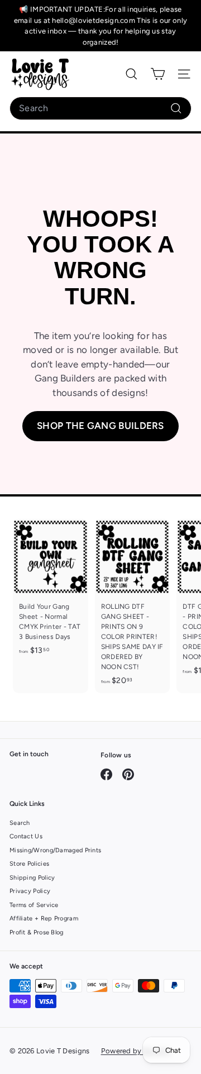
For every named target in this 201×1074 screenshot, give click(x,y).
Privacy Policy (29, 891)
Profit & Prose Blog (36, 932)
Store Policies (29, 863)
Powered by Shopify (135, 1051)
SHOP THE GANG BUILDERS (100, 425)
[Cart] (158, 74)
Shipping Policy (32, 877)
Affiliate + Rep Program (43, 918)
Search (19, 823)
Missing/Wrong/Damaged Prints (55, 850)
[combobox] (100, 108)
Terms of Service (34, 905)
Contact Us (25, 836)
